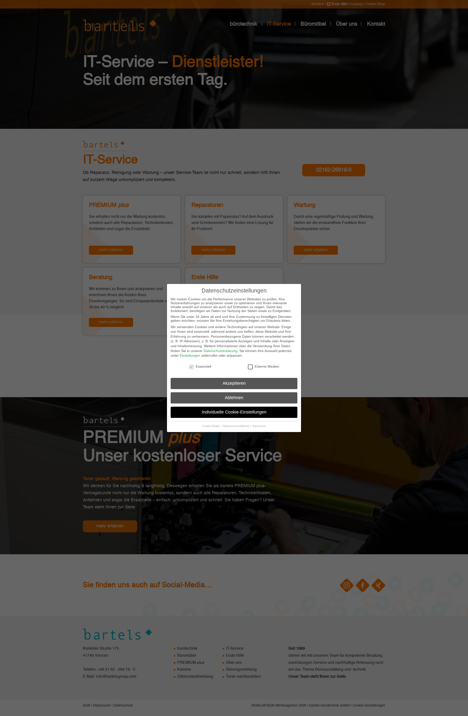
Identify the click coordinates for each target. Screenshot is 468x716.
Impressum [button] (259, 425)
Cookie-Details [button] (211, 425)
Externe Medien (267, 366)
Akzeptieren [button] (234, 383)
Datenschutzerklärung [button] (236, 425)
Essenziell (203, 366)
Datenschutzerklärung (220, 351)
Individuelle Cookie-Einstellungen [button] (234, 412)
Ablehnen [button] (234, 397)
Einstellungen (190, 355)
